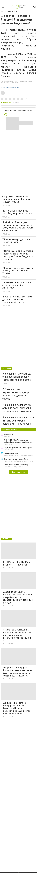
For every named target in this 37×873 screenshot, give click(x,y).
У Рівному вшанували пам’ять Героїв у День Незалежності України (17, 271)
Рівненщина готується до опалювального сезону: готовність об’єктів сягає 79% (16, 378)
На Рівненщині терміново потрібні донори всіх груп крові (18, 212)
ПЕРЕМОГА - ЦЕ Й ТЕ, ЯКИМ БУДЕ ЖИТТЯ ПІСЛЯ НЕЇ (16, 563)
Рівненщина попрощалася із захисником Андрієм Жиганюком (16, 285)
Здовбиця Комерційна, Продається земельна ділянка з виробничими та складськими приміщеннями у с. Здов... (18, 597)
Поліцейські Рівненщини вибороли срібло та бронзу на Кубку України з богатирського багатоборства (17, 226)
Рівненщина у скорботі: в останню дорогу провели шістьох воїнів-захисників (17, 408)
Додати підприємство (18, 472)
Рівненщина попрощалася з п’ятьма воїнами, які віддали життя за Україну (18, 420)
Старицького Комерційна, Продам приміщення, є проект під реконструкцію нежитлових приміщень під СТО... (18, 635)
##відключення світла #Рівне (10, 87)
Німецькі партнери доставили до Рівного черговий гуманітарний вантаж (17, 299)
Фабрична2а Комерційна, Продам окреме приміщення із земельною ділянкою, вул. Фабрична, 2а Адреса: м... (17, 671)
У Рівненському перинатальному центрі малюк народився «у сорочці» (15, 394)
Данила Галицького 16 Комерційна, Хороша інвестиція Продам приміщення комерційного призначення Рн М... (16, 708)
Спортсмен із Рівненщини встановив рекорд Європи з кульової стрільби (16, 199)
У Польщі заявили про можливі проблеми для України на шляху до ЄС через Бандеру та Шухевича (18, 255)
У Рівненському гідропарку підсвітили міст (16, 240)
